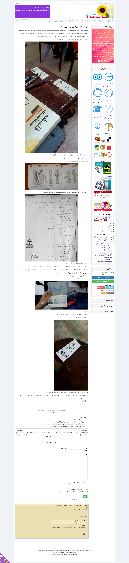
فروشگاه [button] (84, 21)
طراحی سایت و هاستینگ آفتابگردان (103, 48)
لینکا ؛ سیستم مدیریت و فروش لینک (108, 118)
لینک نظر (54, 505)
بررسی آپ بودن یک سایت (105, 249)
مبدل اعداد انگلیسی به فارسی (104, 241)
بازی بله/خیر (109, 230)
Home (38, 550)
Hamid (40, 410)
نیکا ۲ (110, 223)
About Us (82, 550)
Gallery (65, 550)
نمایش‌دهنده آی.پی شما (105, 247)
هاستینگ (101, 21)
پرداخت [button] (69, 21)
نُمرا (113, 50)
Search (70, 550)
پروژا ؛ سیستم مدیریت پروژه (109, 134)
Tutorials (55, 550)
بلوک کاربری (109, 269)
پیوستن (103, 54)
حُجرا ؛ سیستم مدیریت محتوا (109, 101)
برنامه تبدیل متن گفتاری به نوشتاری (103, 237)
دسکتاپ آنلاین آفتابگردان (104, 45)
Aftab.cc (74, 555)
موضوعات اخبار (109, 300)
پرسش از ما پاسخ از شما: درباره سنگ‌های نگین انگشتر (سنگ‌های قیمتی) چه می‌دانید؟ (33, 433)
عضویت (100, 3)
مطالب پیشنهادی (108, 311)
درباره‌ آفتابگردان (108, 27)
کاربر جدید (63, 448)
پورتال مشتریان (59, 21)
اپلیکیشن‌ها (92, 21)
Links (60, 550)
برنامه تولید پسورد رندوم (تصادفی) (103, 245)
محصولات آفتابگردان (107, 69)
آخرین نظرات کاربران (107, 306)
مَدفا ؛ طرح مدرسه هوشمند (97, 118)
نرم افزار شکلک (108, 259)
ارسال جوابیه (84, 516)
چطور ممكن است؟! (79, 419)
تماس (51, 21)
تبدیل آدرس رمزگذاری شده (105, 253)
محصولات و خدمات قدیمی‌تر (104, 261)
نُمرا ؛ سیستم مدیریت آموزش (98, 85)
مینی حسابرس (108, 257)
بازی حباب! (109, 227)
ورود (96, 3)
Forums (43, 550)
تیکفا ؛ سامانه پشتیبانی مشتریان (97, 101)
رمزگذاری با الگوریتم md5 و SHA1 (103, 255)
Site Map (76, 550)
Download (49, 550)
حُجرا (110, 50)
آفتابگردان (109, 21)
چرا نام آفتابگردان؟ (109, 58)
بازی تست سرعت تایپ (106, 232)
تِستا (94, 49)
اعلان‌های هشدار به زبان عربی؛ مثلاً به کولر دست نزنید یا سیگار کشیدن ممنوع (72, 433)
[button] (16, 4)
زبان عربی (51, 412)
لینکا (108, 50)
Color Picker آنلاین (107, 251)
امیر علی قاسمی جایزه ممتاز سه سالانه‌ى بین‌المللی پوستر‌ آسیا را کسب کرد (65, 424)
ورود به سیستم (102, 281)
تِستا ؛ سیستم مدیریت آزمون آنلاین (108, 85)
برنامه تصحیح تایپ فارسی (105, 239)
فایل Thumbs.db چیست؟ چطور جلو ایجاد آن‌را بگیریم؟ (70, 422)
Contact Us (89, 550)
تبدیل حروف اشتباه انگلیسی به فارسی (104, 243)
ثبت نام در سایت (102, 277)
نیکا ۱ (111, 225)
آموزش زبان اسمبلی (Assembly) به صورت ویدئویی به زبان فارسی (68, 426)
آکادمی (76, 21)
